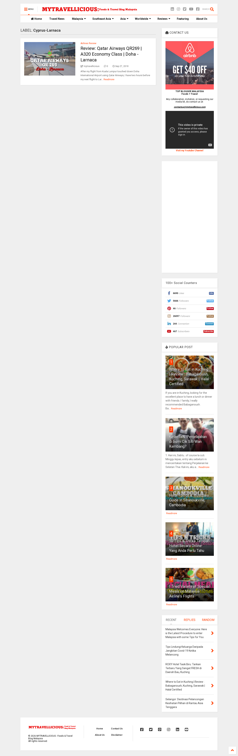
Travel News (57, 18)
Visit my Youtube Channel (189, 150)
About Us (201, 18)
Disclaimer (117, 735)
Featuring (183, 18)
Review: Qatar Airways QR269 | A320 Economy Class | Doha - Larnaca (111, 54)
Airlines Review (88, 43)
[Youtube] (186, 729)
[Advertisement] (190, 217)
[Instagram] (178, 9)
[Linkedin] (172, 9)
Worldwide (141, 18)
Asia (123, 18)
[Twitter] (184, 9)
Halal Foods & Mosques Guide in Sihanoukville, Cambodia (189, 500)
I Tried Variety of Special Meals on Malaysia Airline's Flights (189, 591)
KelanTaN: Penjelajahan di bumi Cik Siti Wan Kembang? (188, 441)
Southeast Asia (101, 18)
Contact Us (117, 728)
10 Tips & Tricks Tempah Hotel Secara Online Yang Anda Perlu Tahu (189, 546)
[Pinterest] (159, 729)
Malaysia (77, 18)
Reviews (162, 18)
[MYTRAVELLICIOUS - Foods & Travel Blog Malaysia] (89, 10)
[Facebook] (198, 9)
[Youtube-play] (191, 9)
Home (38, 18)
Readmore (109, 79)
